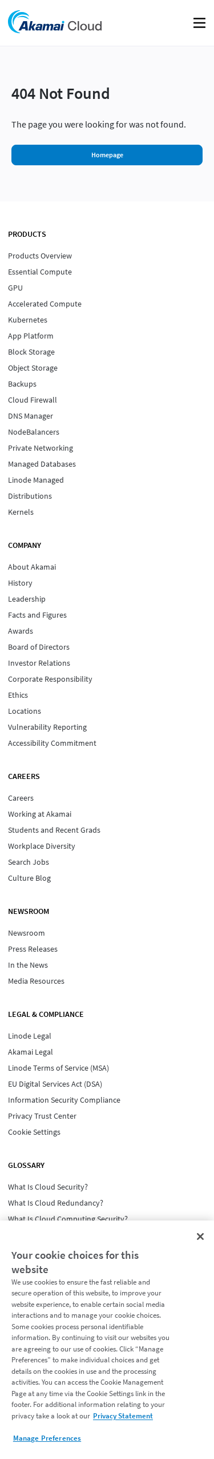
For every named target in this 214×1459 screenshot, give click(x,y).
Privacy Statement (123, 1416)
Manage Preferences (47, 1438)
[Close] (200, 1236)
